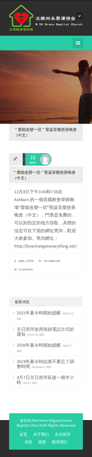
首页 (23, 434)
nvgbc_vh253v (26, 261)
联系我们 (60, 441)
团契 (42, 441)
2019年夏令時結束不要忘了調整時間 (45, 364)
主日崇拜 (62, 434)
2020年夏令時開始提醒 (39, 345)
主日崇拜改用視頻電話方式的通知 (45, 331)
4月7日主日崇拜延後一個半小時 (45, 380)
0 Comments (26, 269)
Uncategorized (52, 261)
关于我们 (41, 434)
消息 (28, 441)
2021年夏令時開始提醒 (39, 313)
